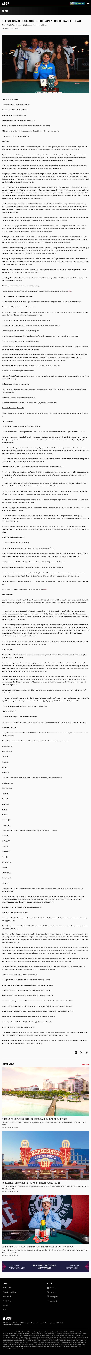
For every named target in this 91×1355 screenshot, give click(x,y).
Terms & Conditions (9, 1292)
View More (85, 1064)
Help (4, 1310)
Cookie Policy (7, 1301)
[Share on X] (81, 1054)
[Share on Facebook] (76, 1054)
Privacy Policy (7, 1296)
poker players (19, 1346)
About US (6, 1305)
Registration (7, 1288)
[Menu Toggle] (88, 3)
